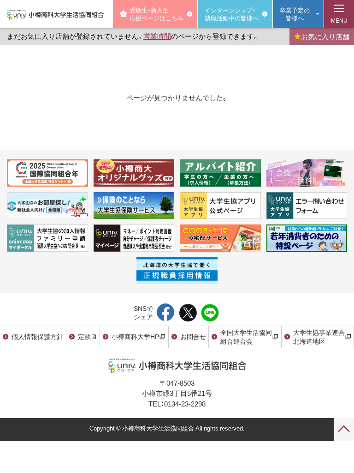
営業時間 (157, 36)
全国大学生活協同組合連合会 (246, 336)
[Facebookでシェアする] (165, 313)
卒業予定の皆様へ (295, 14)
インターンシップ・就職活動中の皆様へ (232, 14)
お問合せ (193, 336)
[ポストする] (187, 313)
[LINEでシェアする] (210, 313)
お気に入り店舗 (325, 36)
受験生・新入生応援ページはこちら (156, 14)
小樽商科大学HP (135, 336)
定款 (84, 336)
